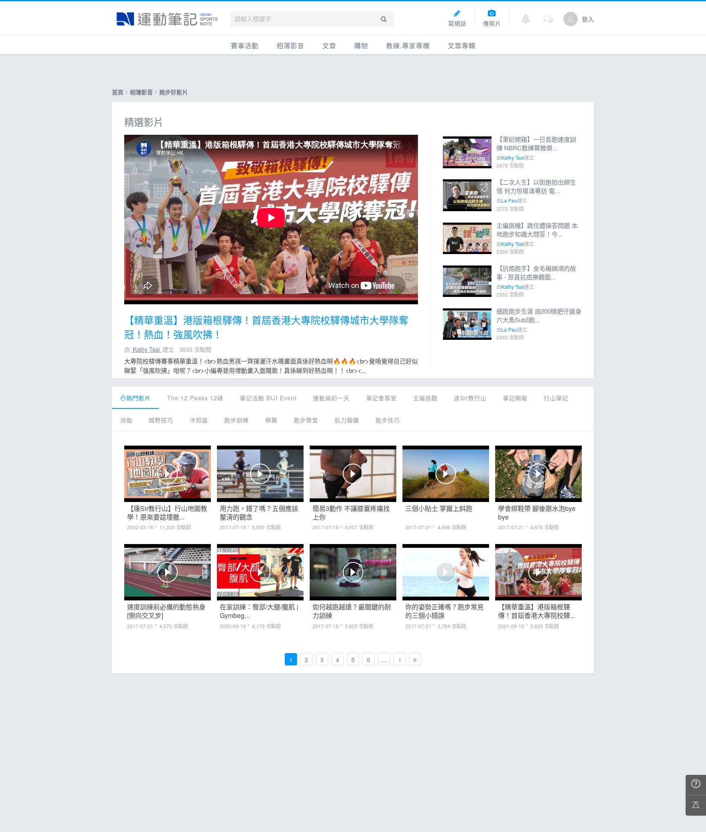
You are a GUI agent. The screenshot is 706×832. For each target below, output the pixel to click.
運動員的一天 (331, 398)
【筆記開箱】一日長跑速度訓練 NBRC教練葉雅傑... (536, 143)
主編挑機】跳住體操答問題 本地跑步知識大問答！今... (537, 229)
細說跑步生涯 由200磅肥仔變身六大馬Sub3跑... (538, 315)
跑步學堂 (306, 420)
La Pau (509, 200)
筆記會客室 (381, 398)
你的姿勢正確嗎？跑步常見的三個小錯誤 (444, 611)
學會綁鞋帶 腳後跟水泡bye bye (537, 512)
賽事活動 (245, 45)
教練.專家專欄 (408, 45)
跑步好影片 (173, 92)
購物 (361, 45)
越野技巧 (161, 420)
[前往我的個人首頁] (570, 19)
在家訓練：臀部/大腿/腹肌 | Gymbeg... (259, 611)
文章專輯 (462, 45)
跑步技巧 (387, 420)
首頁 (117, 92)
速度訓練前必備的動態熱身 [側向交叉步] (166, 611)
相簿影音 (290, 45)
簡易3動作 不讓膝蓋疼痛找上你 (351, 512)
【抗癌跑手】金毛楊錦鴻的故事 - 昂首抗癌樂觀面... (536, 272)
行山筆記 (556, 398)
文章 (329, 45)
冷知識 (199, 420)
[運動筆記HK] (167, 19)
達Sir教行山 (470, 398)
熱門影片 (138, 398)
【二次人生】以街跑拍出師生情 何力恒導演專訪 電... (536, 186)
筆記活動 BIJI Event (268, 398)
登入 (588, 19)
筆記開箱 (515, 398)
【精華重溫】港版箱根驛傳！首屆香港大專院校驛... (536, 611)
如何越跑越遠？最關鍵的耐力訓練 (352, 611)
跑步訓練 (236, 420)
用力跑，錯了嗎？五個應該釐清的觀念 (259, 512)
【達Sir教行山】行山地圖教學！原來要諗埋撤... (167, 512)
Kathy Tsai (146, 349)
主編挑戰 (425, 398)
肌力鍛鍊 (347, 420)
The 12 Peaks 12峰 (195, 398)
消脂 (126, 420)
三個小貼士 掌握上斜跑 (438, 508)
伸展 (271, 420)
